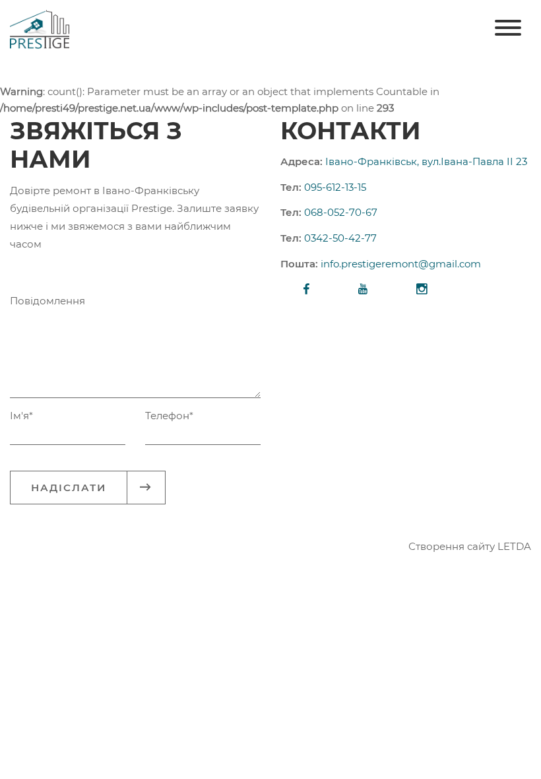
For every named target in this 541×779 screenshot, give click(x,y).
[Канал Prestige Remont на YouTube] (363, 290)
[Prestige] (39, 28)
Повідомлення (47, 300)
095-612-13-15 (335, 187)
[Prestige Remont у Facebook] (306, 290)
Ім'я (21, 415)
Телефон (169, 415)
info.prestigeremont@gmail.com (401, 263)
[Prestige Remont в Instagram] (422, 290)
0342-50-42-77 (340, 238)
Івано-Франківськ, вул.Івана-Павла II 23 (426, 161)
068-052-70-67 (340, 212)
